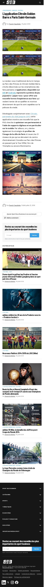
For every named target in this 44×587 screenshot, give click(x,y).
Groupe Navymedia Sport (10, 531)
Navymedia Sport (7, 567)
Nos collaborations (7, 574)
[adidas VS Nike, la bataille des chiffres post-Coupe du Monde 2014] (22, 415)
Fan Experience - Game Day (10, 10)
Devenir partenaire (23, 570)
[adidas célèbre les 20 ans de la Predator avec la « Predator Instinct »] (22, 300)
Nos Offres (6, 525)
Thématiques (6, 507)
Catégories (6, 494)
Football (20, 10)
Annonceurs (12, 570)
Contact (39, 574)
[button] (3, 2)
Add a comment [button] (13, 218)
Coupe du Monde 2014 (9, 386)
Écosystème (6, 513)
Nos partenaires (35, 570)
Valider (34, 235)
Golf (10, 271)
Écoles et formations (9, 519)
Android (11, 93)
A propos (5, 570)
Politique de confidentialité (22, 577)
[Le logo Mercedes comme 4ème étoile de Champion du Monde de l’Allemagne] (22, 453)
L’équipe (17, 574)
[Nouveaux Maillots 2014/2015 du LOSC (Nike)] (22, 338)
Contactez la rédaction (28, 574)
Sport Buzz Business (9, 488)
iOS (3, 93)
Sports (4, 500)
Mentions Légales (7, 577)
